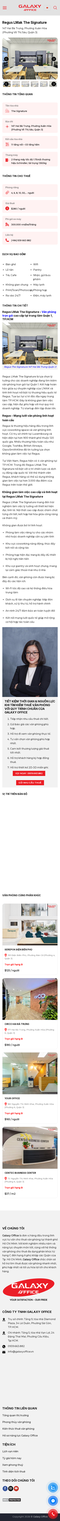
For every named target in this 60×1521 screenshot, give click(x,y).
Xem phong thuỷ (12, 1464)
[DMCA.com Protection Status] (11, 1499)
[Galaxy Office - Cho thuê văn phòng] (30, 7)
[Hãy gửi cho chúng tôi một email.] (10, 1488)
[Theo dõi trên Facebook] (5, 1488)
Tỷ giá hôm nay (11, 1458)
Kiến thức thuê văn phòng (18, 1428)
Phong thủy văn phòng (16, 1422)
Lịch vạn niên (10, 1451)
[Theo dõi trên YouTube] (16, 1488)
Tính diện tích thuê (13, 1471)
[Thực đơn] (4, 7)
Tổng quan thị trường (15, 1415)
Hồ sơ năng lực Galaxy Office (20, 1435)
